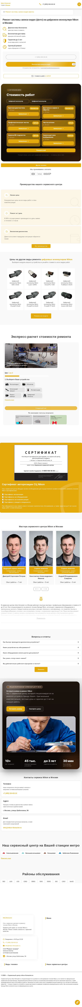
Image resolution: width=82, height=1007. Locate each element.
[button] (37, 589)
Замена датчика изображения (49, 136)
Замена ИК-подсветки (16, 135)
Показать (41, 669)
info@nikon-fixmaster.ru (12, 828)
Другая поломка (41, 165)
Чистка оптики (48, 122)
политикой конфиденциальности (50, 68)
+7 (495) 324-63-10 (48, 4)
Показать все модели (41, 316)
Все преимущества (41, 246)
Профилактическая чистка (18, 122)
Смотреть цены (35, 709)
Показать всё (41, 150)
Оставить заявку (15, 709)
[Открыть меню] (79, 4)
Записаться (22, 114)
